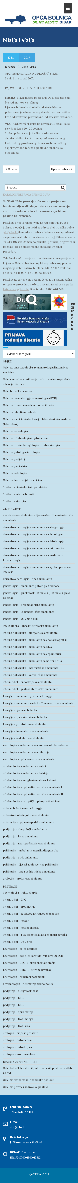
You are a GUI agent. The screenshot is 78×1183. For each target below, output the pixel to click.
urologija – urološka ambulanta (22, 878)
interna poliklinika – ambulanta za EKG (27, 647)
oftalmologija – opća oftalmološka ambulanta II (33, 794)
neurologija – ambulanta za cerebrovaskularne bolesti (36, 745)
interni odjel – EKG (14, 899)
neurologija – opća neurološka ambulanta (28, 759)
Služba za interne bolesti (18, 494)
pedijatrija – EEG (13, 998)
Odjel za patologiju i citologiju (21, 452)
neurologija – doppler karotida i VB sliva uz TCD (33, 956)
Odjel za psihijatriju (15, 466)
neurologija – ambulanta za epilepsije (26, 752)
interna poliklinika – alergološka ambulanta (30, 633)
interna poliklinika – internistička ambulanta (30, 668)
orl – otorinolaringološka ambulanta (26, 815)
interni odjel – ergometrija (19, 906)
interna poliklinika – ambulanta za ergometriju (32, 654)
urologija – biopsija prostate (20, 1033)
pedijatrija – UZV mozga (18, 1019)
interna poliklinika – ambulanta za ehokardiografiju (35, 640)
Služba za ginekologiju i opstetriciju (25, 487)
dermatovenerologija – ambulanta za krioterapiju (33, 548)
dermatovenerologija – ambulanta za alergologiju (33, 527)
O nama (12, 169)
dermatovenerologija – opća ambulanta (27, 579)
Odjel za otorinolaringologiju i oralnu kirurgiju (31, 445)
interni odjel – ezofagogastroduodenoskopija (31, 913)
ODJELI (7, 361)
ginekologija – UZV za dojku (20, 619)
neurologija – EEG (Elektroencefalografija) (29, 963)
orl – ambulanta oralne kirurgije (22, 808)
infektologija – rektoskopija (20, 892)
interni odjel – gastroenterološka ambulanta (30, 689)
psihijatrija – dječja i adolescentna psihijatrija (30, 864)
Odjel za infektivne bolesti (19, 412)
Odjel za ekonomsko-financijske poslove (28, 1080)
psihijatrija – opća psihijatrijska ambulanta (29, 871)
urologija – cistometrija (17, 1040)
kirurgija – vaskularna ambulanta (23, 738)
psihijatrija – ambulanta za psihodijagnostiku (30, 850)
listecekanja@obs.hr (16, 289)
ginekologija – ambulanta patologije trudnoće (31, 586)
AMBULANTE (12, 509)
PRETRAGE (10, 886)
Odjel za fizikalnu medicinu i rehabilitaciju (28, 405)
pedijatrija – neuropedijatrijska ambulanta (29, 843)
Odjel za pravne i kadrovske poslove (25, 1087)
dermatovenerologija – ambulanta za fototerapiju (33, 541)
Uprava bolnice (60, 169)
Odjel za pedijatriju (14, 459)
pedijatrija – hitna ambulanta (20, 836)
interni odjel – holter (16, 920)
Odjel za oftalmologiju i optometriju (25, 438)
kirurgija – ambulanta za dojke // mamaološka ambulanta (38, 703)
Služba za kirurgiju (14, 501)
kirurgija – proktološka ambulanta (24, 724)
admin (11, 67)
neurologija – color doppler (20, 949)
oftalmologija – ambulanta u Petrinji (25, 773)
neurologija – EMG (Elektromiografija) (27, 970)
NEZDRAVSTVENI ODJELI (20, 1062)
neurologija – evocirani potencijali (24, 977)
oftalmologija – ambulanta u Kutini (24, 766)
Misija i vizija (28, 67)
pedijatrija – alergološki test (20, 991)
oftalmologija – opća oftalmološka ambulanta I (32, 787)
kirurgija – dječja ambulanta (20, 710)
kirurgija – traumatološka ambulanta (25, 731)
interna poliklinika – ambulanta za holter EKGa (32, 661)
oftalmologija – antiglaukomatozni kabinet (29, 780)
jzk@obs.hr (10, 232)
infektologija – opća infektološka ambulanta (30, 626)
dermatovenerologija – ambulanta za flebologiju (33, 534)
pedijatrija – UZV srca (16, 1026)
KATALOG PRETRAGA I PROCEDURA (26, 194)
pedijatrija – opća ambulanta (20, 857)
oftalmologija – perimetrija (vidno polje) (28, 984)
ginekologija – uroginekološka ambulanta (28, 612)
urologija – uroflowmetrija (19, 1054)
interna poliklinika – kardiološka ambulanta (30, 675)
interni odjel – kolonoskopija (21, 927)
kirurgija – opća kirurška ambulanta (25, 717)
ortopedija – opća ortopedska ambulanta (28, 822)
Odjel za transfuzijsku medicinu (22, 480)
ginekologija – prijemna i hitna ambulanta (28, 605)
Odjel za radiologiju (15, 473)
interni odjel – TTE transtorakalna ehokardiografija (35, 934)
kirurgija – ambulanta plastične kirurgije (27, 696)
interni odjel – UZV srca (17, 942)
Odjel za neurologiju (15, 431)
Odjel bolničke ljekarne (17, 391)
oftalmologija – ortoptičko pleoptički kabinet (31, 801)
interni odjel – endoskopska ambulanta (27, 682)
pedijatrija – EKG (13, 1005)
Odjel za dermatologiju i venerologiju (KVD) (30, 398)
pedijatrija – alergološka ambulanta (25, 829)
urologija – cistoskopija (17, 1047)
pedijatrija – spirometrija (18, 1012)
